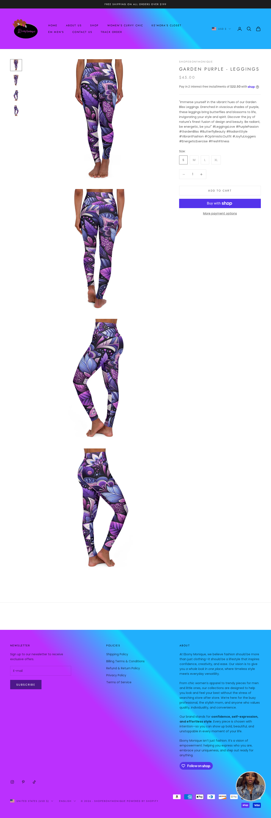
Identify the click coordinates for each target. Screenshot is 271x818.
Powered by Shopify (142, 801)
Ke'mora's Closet (166, 25)
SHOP (94, 25)
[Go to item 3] (16, 96)
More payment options (220, 213)
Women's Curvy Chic (125, 25)
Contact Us (82, 32)
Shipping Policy (117, 654)
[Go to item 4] (16, 111)
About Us (74, 25)
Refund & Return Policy (123, 668)
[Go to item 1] (16, 65)
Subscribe (25, 685)
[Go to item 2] (16, 80)
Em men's (56, 32)
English (65, 801)
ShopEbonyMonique (196, 62)
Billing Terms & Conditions (125, 661)
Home (53, 25)
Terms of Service (118, 682)
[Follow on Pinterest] (23, 782)
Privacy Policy (116, 675)
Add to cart (220, 191)
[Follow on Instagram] (12, 782)
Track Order (111, 32)
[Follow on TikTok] (34, 782)
